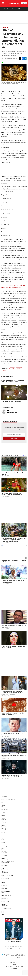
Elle (2, 838)
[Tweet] (20, 58)
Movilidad (4, 874)
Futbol (3, 892)
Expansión (4, 796)
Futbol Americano (6, 895)
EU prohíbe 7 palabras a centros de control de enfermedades (12, 381)
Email (14, 434)
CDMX (3, 818)
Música (3, 854)
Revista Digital (24, 3)
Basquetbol (4, 897)
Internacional (4, 802)
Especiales (4, 888)
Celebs (3, 842)
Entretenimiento (5, 849)
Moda (2, 831)
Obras (3, 805)
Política (20, 8)
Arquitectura (4, 864)
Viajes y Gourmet (6, 833)
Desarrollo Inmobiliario (7, 861)
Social (3, 871)
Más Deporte (4, 898)
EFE (8, 410)
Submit (14, 438)
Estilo (2, 848)
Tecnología (4, 803)
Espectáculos (5, 826)
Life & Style (4, 847)
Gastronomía (4, 905)
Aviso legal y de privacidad (14, 966)
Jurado (3, 914)
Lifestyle (3, 899)
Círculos (3, 829)
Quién (3, 825)
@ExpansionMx (13, 412)
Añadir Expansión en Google (9, 62)
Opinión (3, 821)
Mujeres (3, 808)
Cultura (3, 835)
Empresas (14, 8)
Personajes (4, 909)
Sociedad (4, 822)
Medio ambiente (5, 869)
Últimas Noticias (7, 8)
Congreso (4, 816)
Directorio (13, 971)
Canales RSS (14, 968)
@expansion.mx (14, 948)
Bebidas (3, 907)
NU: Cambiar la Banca (14, 941)
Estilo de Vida (5, 912)
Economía (4, 800)
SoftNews (4, 370)
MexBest (3, 904)
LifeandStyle (4, 809)
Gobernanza (4, 872)
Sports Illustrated (5, 891)
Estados (3, 819)
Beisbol (3, 894)
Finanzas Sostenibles (7, 875)
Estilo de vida (5, 844)
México (3, 815)
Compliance (13, 964)
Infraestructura (5, 862)
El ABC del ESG (5, 878)
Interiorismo (4, 865)
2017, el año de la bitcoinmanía (11, 401)
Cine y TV (4, 852)
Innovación (4, 876)
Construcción (5, 859)
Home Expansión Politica (8, 799)
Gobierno (3, 813)
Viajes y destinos (6, 908)
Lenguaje (12, 368)
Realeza (3, 828)
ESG (2, 806)
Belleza (3, 832)
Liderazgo (4, 885)
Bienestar (4, 911)
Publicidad (13, 962)
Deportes (3, 851)
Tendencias (5, 27)
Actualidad (4, 884)
